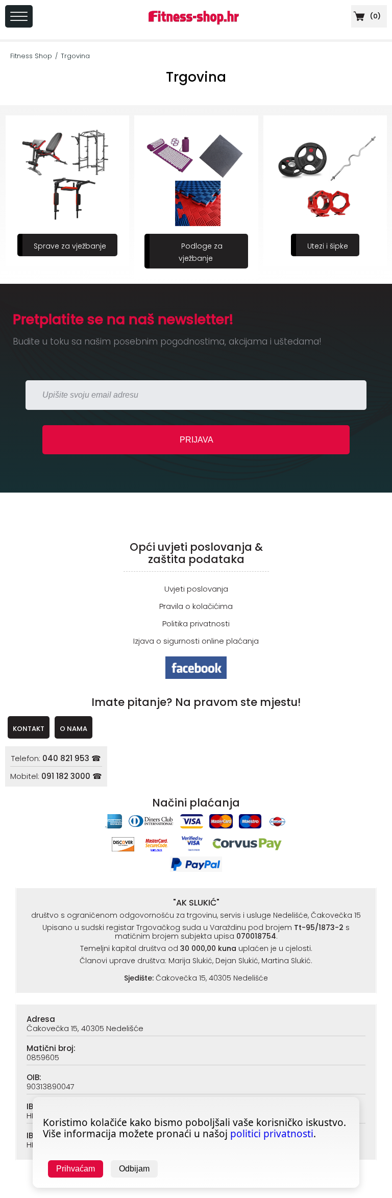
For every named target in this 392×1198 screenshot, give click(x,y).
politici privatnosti (271, 1133)
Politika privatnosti (196, 623)
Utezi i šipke (327, 246)
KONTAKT (28, 729)
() (374, 16)
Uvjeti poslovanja (196, 588)
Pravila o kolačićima (196, 606)
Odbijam (134, 1168)
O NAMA (73, 729)
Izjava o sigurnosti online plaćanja (196, 640)
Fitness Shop (31, 56)
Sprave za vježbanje (70, 246)
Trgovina (75, 56)
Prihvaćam (75, 1168)
